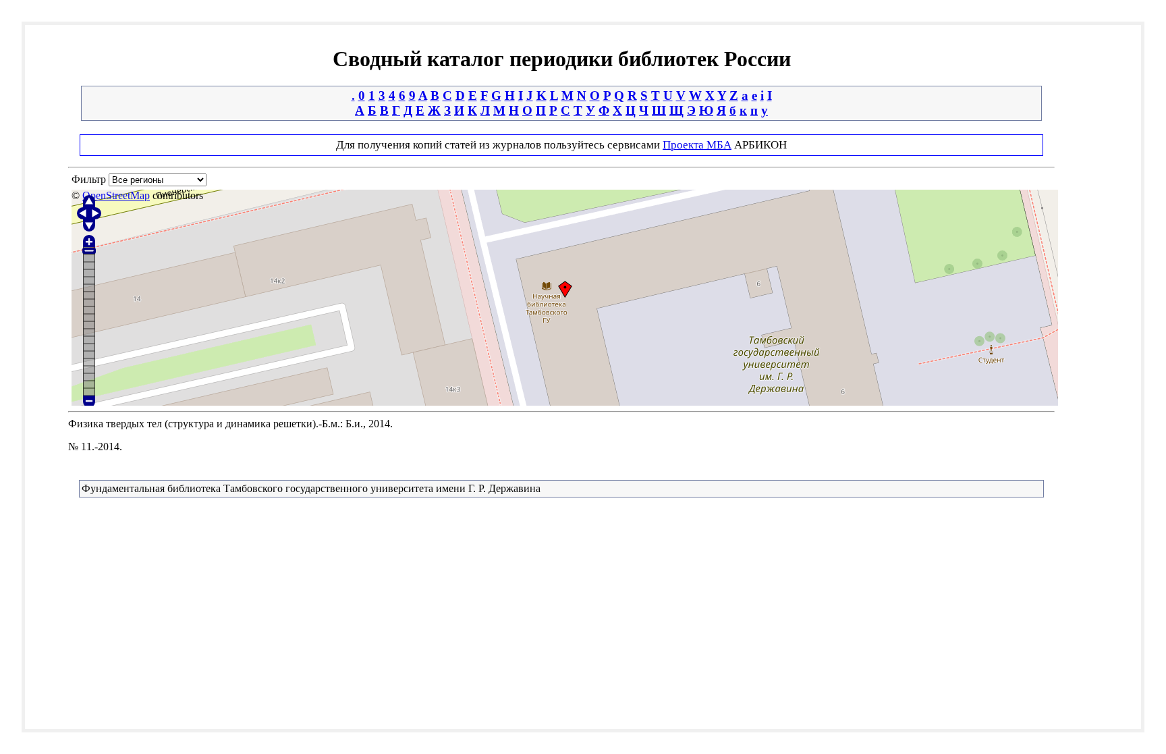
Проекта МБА (697, 144)
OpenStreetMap (116, 195)
